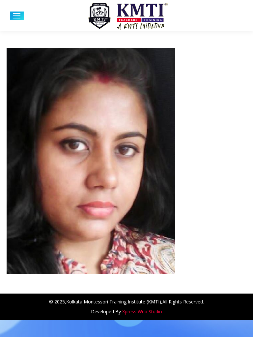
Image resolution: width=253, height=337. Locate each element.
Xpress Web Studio (142, 311)
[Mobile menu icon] (17, 16)
